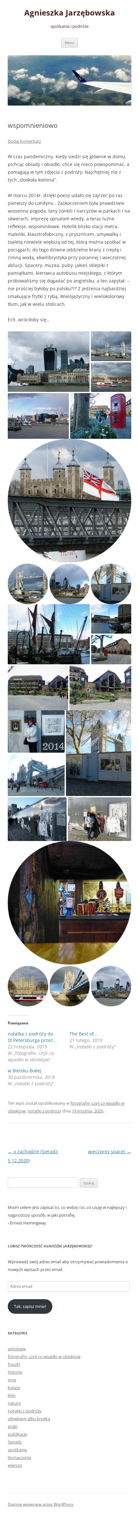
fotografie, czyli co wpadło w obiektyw (44, 1356)
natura (14, 1403)
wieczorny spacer (109, 1151)
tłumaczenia (19, 1457)
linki (12, 1395)
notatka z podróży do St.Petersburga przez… (32, 1037)
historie (15, 1372)
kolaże (14, 1387)
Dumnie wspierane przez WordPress (40, 1504)
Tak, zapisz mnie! (30, 1306)
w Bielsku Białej (24, 1071)
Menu (69, 42)
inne (12, 1380)
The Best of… (83, 1034)
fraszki (14, 1364)
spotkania (17, 1450)
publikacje (17, 1434)
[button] (49, 361)
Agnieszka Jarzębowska (69, 13)
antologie (17, 1349)
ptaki (12, 1426)
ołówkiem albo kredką (29, 1419)
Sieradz (15, 1442)
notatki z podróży (44, 1111)
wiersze (15, 1465)
